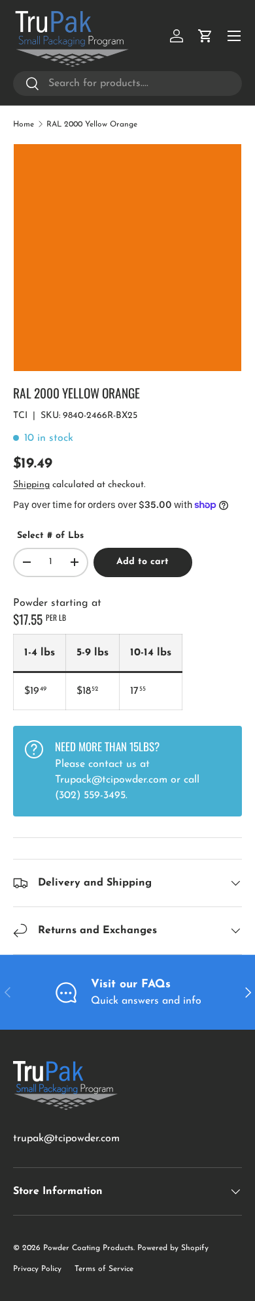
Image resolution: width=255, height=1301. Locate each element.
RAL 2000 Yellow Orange (91, 124)
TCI (20, 416)
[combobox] (127, 83)
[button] (205, 36)
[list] (127, 257)
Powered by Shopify (173, 1248)
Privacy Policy (37, 1269)
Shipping (31, 485)
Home (23, 124)
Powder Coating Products (88, 1248)
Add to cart (142, 562)
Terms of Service (104, 1269)
